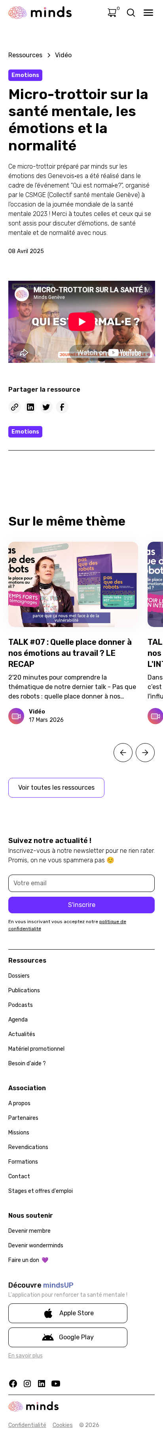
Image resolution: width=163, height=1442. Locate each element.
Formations (23, 1161)
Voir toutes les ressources (56, 787)
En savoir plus (25, 1355)
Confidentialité (27, 1425)
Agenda (18, 1019)
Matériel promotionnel (36, 1049)
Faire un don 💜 (28, 1260)
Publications (24, 990)
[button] (123, 752)
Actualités (21, 1034)
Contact (19, 1176)
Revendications (28, 1147)
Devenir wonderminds (35, 1245)
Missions (18, 1132)
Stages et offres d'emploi (40, 1191)
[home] (40, 12)
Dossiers (19, 976)
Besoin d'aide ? (27, 1063)
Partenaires (23, 1118)
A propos (19, 1103)
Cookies (63, 1425)
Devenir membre (29, 1231)
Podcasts (20, 1005)
